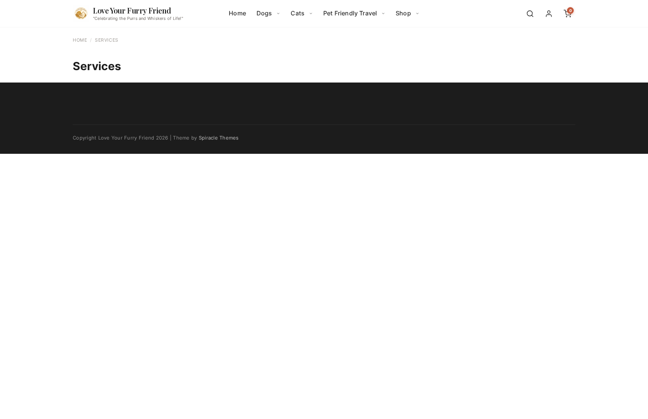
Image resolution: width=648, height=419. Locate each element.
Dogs (264, 13)
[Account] (548, 13)
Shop (403, 13)
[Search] (530, 13)
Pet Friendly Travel (350, 13)
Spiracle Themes (219, 138)
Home (237, 13)
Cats (297, 13)
